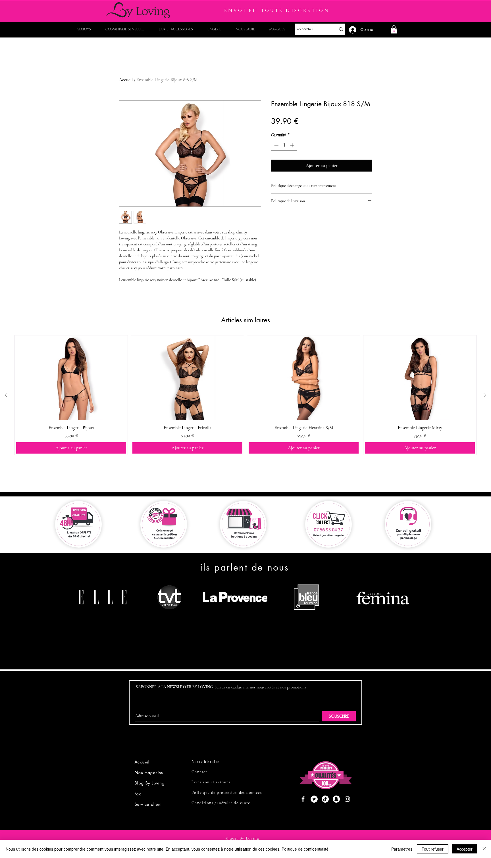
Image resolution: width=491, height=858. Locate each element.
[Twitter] (314, 799)
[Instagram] (347, 799)
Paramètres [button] (401, 849)
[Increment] (293, 145)
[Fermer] (484, 848)
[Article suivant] (484, 395)
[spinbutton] (284, 145)
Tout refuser (433, 849)
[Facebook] (303, 799)
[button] (393, 29)
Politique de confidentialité (305, 849)
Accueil (126, 80)
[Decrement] (276, 145)
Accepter (465, 849)
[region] (104, 619)
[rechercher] (341, 29)
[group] (245, 395)
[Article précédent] (6, 395)
